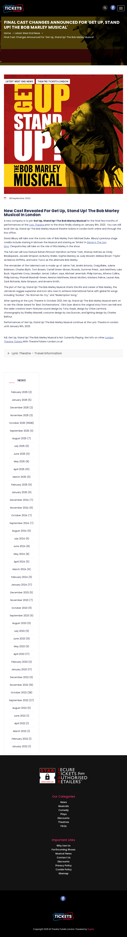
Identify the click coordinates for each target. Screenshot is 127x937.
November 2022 (19, 685)
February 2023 (19, 661)
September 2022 (18, 700)
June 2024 (19, 546)
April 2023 (19, 654)
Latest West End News (27, 33)
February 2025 (19, 484)
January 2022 (19, 746)
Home (7, 33)
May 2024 (19, 554)
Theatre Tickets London (53, 81)
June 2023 (19, 638)
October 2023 (19, 608)
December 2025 (19, 407)
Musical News (63, 853)
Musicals (63, 806)
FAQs (64, 826)
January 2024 (19, 584)
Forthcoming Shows (63, 849)
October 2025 (17, 423)
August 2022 (19, 708)
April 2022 (19, 723)
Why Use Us (63, 845)
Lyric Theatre (36, 224)
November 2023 (19, 600)
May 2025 (19, 461)
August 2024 (19, 530)
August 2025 (19, 438)
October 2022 (19, 692)
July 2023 (19, 631)
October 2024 (19, 515)
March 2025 (19, 477)
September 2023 (19, 615)
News (63, 802)
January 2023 (19, 669)
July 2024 (19, 538)
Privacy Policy (63, 865)
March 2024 (19, 569)
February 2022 (20, 738)
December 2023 (19, 592)
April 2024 (19, 561)
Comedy (63, 810)
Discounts (63, 818)
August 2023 (19, 623)
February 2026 (19, 392)
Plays (63, 814)
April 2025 (19, 469)
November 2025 (19, 415)
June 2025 (19, 453)
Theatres (63, 822)
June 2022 (20, 715)
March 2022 (19, 731)
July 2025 (19, 446)
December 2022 (19, 677)
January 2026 (19, 400)
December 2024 (19, 500)
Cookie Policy (64, 869)
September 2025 (19, 430)
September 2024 (19, 523)
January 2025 (19, 492)
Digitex (90, 929)
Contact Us (63, 857)
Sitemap (63, 873)
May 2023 (19, 646)
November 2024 (19, 507)
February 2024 (19, 577)
